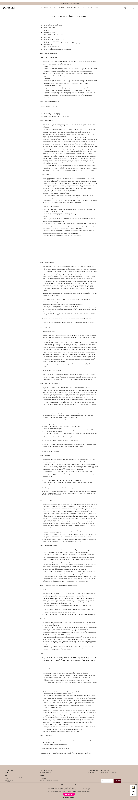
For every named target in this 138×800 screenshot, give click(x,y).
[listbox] (136, 784)
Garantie (7, 778)
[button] (69, 797)
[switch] (133, 794)
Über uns (7, 774)
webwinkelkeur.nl (85, 712)
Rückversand (8, 781)
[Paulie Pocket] (9, 8)
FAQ (6, 775)
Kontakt (6, 772)
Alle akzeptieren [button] (69, 794)
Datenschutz (43, 778)
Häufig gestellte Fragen (46, 772)
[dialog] (69, 791)
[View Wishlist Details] (128, 7)
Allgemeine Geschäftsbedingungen (14, 777)
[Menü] (136, 786)
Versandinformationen (10, 780)
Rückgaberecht (44, 777)
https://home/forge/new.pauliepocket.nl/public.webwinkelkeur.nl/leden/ (64, 716)
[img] (88, 772)
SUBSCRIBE (118, 780)
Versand (42, 774)
